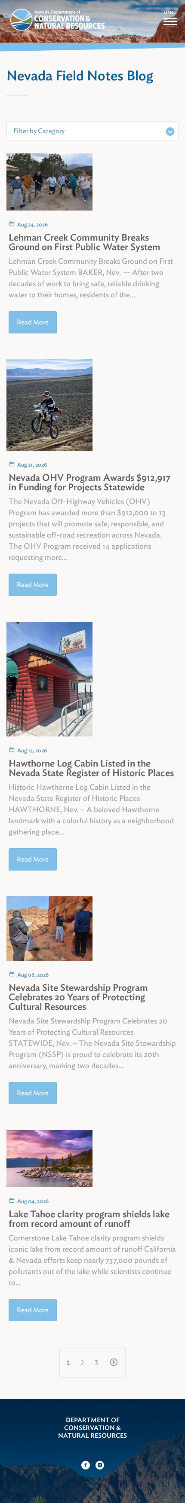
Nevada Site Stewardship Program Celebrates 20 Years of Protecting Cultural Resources (78, 997)
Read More (33, 322)
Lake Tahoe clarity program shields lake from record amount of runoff (89, 1218)
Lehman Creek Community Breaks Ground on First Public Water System (84, 242)
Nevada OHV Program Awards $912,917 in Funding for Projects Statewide (89, 482)
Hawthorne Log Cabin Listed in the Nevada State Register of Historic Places (91, 768)
